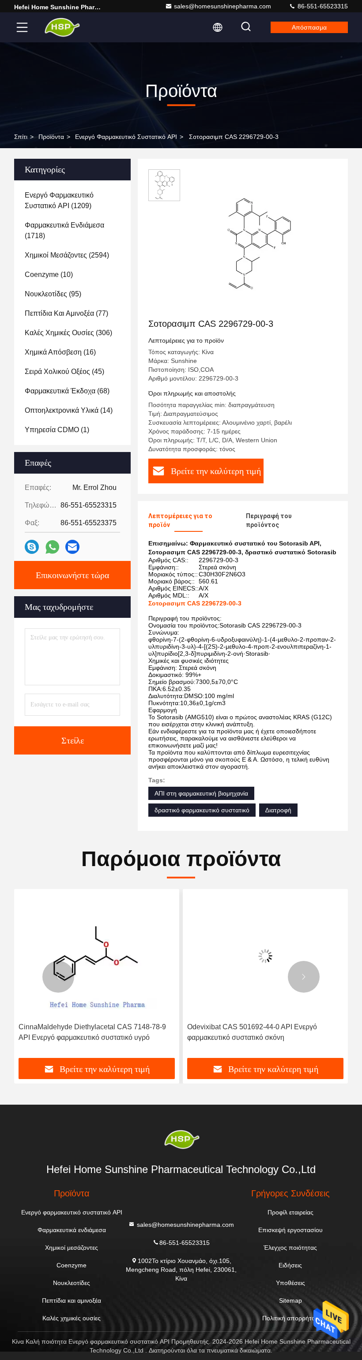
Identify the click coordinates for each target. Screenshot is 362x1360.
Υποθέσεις (290, 1282)
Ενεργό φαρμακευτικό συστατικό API (126, 136)
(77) (66, 313)
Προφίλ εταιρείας (290, 1212)
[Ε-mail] (72, 547)
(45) (64, 371)
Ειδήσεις (290, 1265)
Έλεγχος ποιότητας (290, 1247)
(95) (53, 294)
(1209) (59, 200)
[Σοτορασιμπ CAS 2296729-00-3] (258, 243)
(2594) (67, 255)
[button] (58, 977)
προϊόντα (51, 136)
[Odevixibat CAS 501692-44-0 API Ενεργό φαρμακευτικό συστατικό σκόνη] (265, 955)
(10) (49, 274)
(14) (69, 410)
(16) (60, 352)
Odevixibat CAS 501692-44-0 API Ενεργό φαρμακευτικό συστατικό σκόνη (252, 1032)
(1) (57, 429)
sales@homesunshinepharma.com (222, 6)
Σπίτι (20, 136)
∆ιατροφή (278, 810)
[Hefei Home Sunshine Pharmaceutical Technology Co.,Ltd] (61, 27)
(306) (68, 332)
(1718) (64, 230)
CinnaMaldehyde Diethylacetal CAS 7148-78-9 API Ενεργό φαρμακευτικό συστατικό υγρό (92, 1032)
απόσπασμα (309, 27)
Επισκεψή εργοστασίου (290, 1229)
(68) (67, 391)
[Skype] (32, 547)
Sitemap (290, 1300)
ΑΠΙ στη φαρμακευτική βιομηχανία (201, 793)
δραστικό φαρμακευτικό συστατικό (202, 810)
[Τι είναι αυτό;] (52, 547)
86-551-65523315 (322, 6)
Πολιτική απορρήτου (290, 1318)
